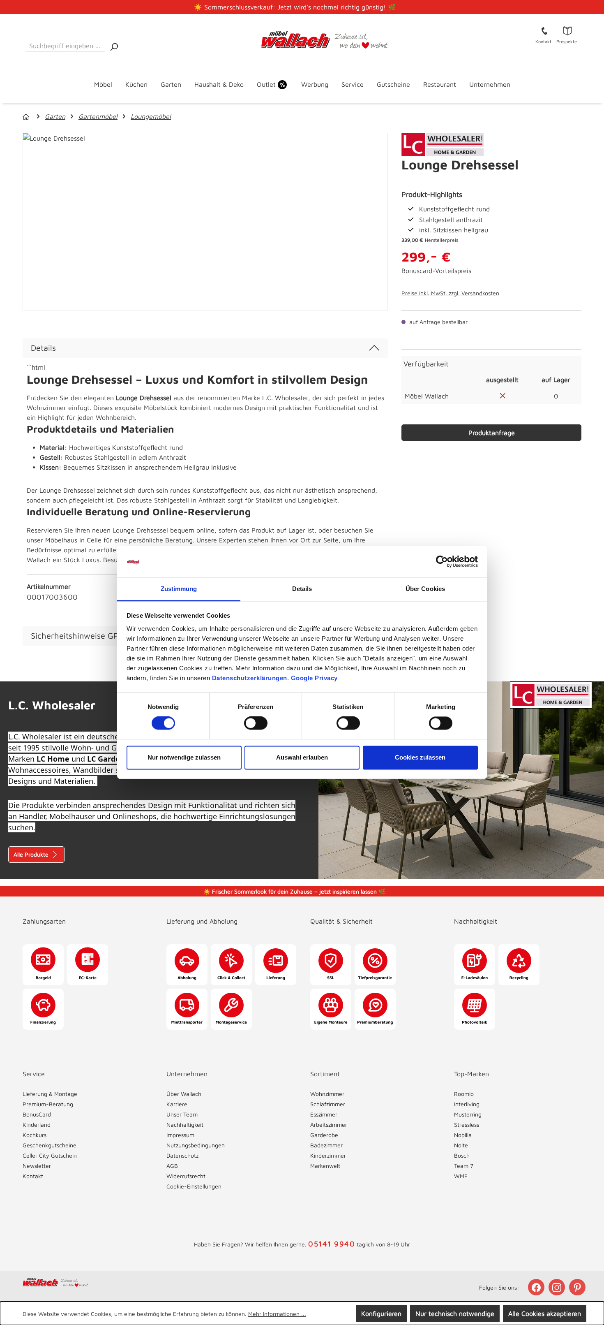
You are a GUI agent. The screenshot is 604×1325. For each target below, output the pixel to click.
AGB (172, 1165)
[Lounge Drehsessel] (205, 221)
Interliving (467, 1103)
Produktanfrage (491, 432)
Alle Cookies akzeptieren (544, 1313)
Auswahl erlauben (302, 757)
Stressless (466, 1124)
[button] (86, 912)
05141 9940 (331, 1243)
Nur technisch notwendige (454, 1313)
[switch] (255, 723)
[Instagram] (558, 1287)
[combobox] (65, 44)
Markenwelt (325, 1165)
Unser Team (182, 1114)
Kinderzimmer (328, 1155)
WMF (461, 1175)
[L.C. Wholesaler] (442, 144)
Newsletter (37, 1165)
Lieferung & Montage (50, 1093)
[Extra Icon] (578, 1287)
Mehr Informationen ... (277, 1313)
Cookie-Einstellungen (193, 1186)
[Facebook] (537, 1287)
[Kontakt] (544, 30)
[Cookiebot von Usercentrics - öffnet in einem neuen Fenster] (442, 562)
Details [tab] (302, 588)
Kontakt (33, 1175)
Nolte (461, 1145)
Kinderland (37, 1124)
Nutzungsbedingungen (195, 1145)
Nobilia (463, 1134)
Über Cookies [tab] (425, 588)
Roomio (464, 1093)
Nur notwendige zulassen (184, 757)
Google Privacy (314, 677)
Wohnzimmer (327, 1093)
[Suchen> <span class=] (113, 46)
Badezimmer (326, 1145)
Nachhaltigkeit (184, 1124)
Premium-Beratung (48, 1103)
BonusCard (37, 1114)
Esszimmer (323, 1114)
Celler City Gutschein (50, 1155)
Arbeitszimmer (328, 1124)
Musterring (468, 1114)
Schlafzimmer (327, 1103)
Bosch (462, 1155)
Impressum (180, 1134)
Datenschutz (182, 1155)
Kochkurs (34, 1134)
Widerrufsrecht (185, 1175)
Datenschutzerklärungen (249, 677)
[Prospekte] (567, 30)
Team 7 (463, 1165)
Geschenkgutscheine (49, 1145)
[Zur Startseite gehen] (302, 39)
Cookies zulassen (420, 757)
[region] (205, 221)
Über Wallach (183, 1093)
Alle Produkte (32, 854)
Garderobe (324, 1134)
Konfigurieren (381, 1313)
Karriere (176, 1103)
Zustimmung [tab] (179, 588)
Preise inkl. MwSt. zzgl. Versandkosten (450, 293)
